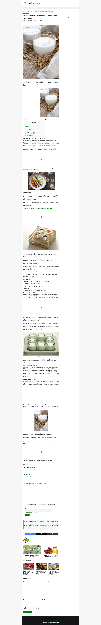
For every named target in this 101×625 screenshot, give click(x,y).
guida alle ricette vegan (47, 208)
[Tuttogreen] (32, 3)
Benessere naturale (37, 7)
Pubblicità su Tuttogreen (61, 618)
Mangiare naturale (56, 7)
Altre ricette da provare (29, 135)
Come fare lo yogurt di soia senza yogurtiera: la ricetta (35, 127)
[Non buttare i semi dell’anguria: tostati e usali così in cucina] (28, 566)
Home (25, 11)
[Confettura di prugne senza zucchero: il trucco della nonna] (41, 566)
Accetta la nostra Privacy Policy (31, 512)
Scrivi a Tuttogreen (54, 618)
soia (50, 119)
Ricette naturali (35, 11)
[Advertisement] (31, 94)
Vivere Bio (70, 7)
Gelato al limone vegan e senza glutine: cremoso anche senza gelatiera (54, 572)
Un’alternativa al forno (31, 132)
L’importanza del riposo (31, 130)
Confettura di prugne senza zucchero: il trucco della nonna (41, 572)
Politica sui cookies (44, 618)
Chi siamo (49, 618)
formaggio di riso (29, 472)
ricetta (47, 281)
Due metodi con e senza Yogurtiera (31, 124)
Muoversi (64, 7)
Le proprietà (27, 126)
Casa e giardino (47, 7)
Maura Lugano (26, 22)
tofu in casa (27, 474)
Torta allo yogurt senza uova (38, 271)
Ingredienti (29, 129)
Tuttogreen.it (34, 521)
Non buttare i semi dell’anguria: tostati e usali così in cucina (28, 572)
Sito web (43, 599)
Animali (29, 7)
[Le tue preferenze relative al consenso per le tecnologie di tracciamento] (99, 623)
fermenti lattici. (27, 151)
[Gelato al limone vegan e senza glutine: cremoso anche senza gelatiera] (54, 566)
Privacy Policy (38, 618)
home (25, 7)
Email (26, 508)
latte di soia (36, 195)
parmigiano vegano (29, 476)
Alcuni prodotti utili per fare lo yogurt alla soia (33, 133)
